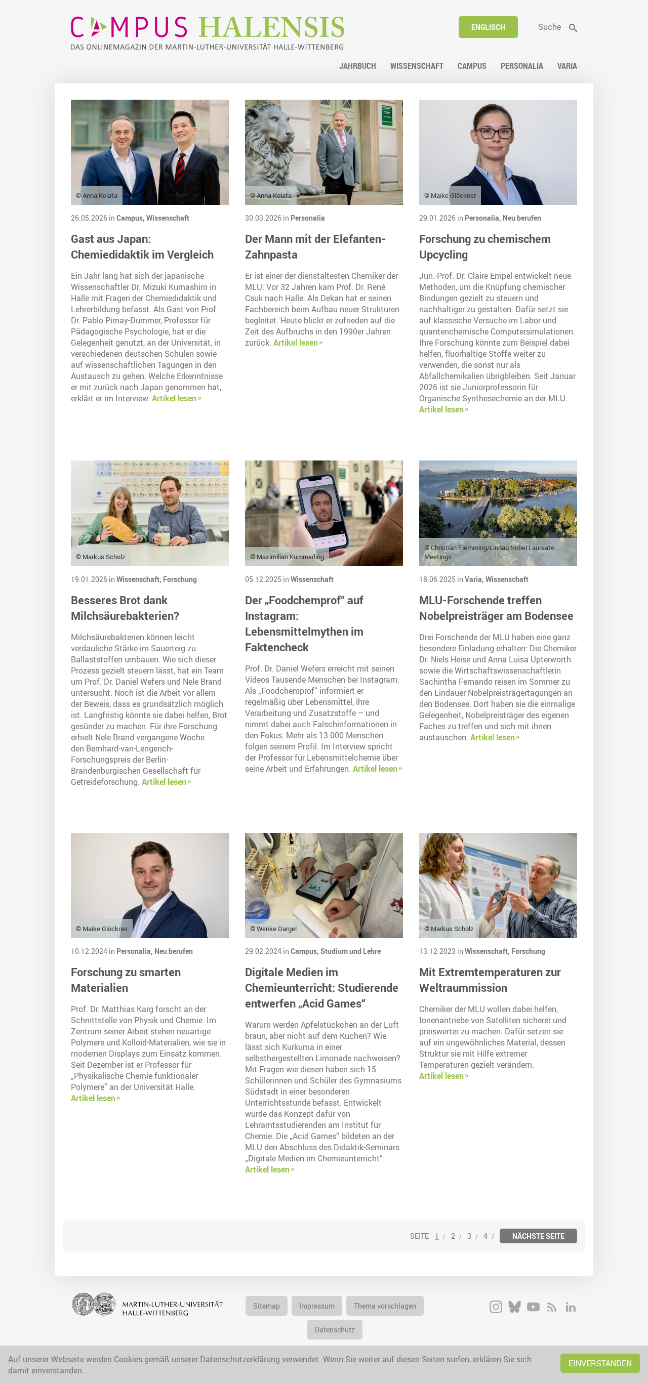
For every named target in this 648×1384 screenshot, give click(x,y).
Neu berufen (522, 218)
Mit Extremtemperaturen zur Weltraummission (490, 979)
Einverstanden (600, 1363)
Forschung (180, 579)
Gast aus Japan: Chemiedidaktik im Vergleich (142, 246)
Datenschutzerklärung (240, 1359)
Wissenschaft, (139, 579)
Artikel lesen (174, 398)
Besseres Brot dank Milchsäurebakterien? (125, 607)
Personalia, (484, 218)
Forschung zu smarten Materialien (126, 979)
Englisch (488, 27)
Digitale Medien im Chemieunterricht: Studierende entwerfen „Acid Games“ (321, 987)
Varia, (475, 579)
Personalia (308, 218)
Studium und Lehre (350, 951)
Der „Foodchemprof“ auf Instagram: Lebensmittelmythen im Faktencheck (304, 623)
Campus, (131, 218)
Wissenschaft (167, 218)
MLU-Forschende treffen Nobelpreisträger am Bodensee (496, 607)
